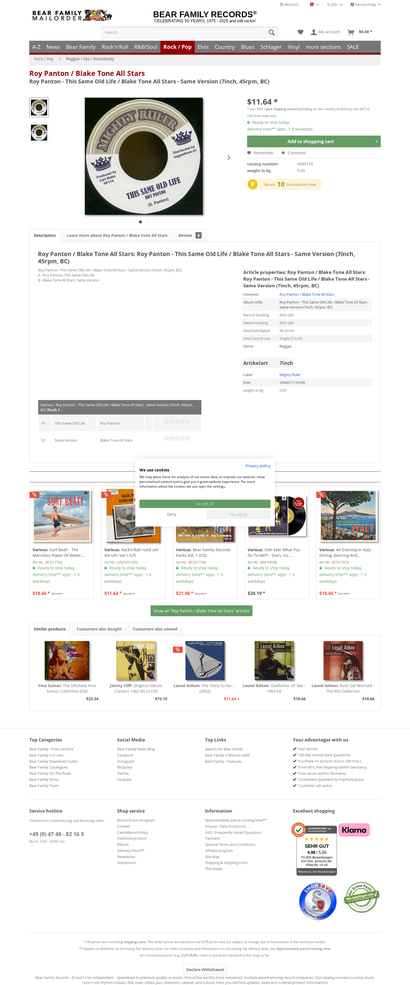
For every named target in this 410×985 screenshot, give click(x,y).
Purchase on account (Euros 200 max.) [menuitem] (329, 761)
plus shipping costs (280, 109)
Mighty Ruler (290, 374)
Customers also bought (99, 629)
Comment (296, 152)
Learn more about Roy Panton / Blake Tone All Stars (117, 235)
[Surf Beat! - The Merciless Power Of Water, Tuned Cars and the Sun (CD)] (62, 516)
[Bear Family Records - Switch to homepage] (73, 15)
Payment (212, 838)
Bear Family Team (44, 785)
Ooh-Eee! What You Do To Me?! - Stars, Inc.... (274, 552)
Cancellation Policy (132, 832)
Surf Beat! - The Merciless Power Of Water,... (59, 552)
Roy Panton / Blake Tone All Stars (87, 73)
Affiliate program (219, 850)
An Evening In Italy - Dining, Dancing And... (346, 552)
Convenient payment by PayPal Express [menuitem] (331, 779)
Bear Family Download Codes (53, 761)
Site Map (212, 856)
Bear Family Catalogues (48, 767)
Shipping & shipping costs (226, 862)
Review (189, 235)
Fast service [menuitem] (307, 748)
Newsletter (126, 856)
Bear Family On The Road (50, 773)
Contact (123, 826)
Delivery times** (130, 850)
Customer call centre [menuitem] (315, 785)
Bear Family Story (43, 779)
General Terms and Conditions (230, 844)
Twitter (123, 773)
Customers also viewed (155, 629)
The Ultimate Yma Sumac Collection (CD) (67, 688)
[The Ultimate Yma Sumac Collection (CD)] (67, 660)
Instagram (125, 761)
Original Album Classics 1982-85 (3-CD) (136, 688)
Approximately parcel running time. (303, 948)
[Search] (272, 32)
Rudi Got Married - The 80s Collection (343, 688)
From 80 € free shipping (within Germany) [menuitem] (332, 767)
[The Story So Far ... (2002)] (205, 660)
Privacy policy (258, 465)
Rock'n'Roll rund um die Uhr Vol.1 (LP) (131, 552)
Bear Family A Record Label (227, 755)
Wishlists (291, 4)
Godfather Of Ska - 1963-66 (274, 688)
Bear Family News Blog (136, 749)
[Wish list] (300, 32)
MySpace (124, 767)
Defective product (132, 838)
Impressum (126, 862)
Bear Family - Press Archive (51, 749)
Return (123, 844)
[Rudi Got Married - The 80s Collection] (343, 660)
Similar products (50, 629)
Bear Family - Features (223, 761)
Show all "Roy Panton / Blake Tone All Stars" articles (201, 610)
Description (45, 235)
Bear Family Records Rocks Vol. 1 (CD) (203, 552)
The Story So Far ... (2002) (204, 688)
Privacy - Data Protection (225, 826)
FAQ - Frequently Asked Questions (233, 832)
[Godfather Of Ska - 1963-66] (274, 660)
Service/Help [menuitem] (365, 4)
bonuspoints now (301, 184)
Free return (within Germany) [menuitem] (322, 773)
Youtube (124, 779)
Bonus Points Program (136, 820)
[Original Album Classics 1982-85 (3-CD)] (136, 660)
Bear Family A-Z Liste (46, 755)
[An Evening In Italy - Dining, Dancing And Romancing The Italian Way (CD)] (348, 516)
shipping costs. (135, 942)
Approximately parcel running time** (236, 820)
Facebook (125, 755)
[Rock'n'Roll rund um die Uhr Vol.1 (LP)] (133, 516)
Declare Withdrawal (205, 969)
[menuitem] (190, 32)
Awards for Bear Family (224, 749)
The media (213, 868)
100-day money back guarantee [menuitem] (324, 754)
